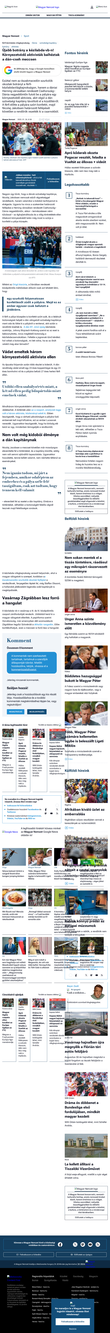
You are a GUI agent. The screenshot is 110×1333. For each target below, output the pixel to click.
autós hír (68, 1037)
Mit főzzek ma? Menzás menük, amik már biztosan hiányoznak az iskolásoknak (13, 915)
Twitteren (11, 812)
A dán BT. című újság (34, 327)
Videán (10, 818)
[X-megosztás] (60, 119)
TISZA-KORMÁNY (76, 15)
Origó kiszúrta (20, 284)
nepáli (68, 100)
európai (68, 916)
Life (55, 867)
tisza (67, 1159)
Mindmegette (7, 908)
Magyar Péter (70, 727)
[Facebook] (45, 809)
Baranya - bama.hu (39, 1291)
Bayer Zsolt (73, 986)
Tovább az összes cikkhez (48, 725)
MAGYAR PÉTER (54, 15)
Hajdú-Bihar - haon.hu (40, 1318)
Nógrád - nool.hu (78, 1295)
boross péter (81, 347)
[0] (39, 119)
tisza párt (80, 378)
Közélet (63, 1276)
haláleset (80, 237)
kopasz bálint (54, 743)
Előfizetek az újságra (83, 1254)
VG (55, 908)
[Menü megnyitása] (101, 7)
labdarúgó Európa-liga (76, 62)
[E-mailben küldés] (54, 119)
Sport (26, 36)
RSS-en (31, 818)
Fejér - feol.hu (37, 1310)
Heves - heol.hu (38, 1322)
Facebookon (33, 809)
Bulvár (35, 1280)
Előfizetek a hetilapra (84, 511)
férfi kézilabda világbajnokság (16, 43)
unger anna (81, 409)
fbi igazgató (75, 990)
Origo (4, 867)
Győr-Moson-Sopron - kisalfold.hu (45, 1314)
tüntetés (68, 553)
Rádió (65, 1280)
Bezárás (72, 1329)
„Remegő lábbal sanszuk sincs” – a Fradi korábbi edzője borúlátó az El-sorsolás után (39, 915)
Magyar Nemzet (10, 36)
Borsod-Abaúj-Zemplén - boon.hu (45, 1299)
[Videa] (45, 813)
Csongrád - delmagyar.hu (42, 1302)
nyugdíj (79, 272)
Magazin (93, 1276)
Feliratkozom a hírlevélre (53, 180)
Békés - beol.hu (38, 1295)
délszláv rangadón (43, 624)
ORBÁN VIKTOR (32, 15)
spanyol (68, 860)
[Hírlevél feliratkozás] (57, 805)
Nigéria (68, 805)
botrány (5, 46)
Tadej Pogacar (71, 148)
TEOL (56, 956)
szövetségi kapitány (48, 43)
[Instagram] (51, 809)
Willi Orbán (37, 740)
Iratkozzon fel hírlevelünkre (19, 805)
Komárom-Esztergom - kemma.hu (84, 1291)
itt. (36, 185)
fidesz (67, 671)
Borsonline (32, 956)
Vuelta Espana (21, 738)
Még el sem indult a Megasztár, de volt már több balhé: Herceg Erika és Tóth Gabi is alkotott (39, 964)
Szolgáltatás (50, 1280)
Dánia (34, 43)
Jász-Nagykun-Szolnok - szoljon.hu (85, 1287)
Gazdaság (78, 1276)
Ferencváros (7, 739)
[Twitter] (57, 809)
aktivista (15, 46)
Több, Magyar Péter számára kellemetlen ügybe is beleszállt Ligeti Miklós (39, 875)
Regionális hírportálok (43, 1276)
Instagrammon (34, 816)
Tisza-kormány (82, 193)
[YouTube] (51, 813)
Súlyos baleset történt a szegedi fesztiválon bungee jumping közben (13, 873)
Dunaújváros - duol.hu (40, 1306)
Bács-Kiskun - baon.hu (41, 1287)
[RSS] (57, 813)
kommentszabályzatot (23, 669)
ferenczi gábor (72, 80)
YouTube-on (19, 818)
